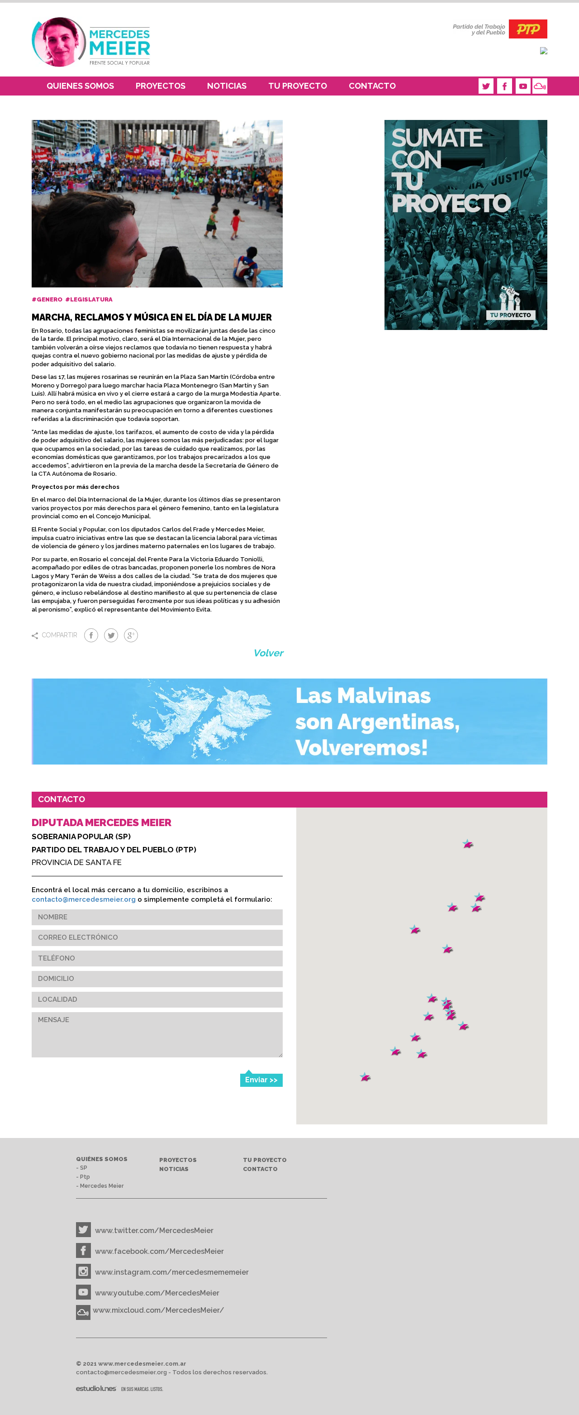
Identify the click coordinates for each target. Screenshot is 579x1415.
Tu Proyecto (297, 86)
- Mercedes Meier (100, 1185)
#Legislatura (89, 299)
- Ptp (83, 1176)
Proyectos (160, 86)
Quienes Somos (80, 86)
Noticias (227, 86)
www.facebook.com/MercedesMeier (159, 1251)
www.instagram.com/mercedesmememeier (172, 1272)
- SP (81, 1167)
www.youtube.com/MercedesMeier (157, 1293)
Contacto (372, 86)
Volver (268, 653)
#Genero (48, 299)
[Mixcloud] (539, 86)
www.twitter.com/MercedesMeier (154, 1230)
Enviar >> (261, 1080)
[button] (421, 1054)
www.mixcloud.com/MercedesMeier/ (158, 1310)
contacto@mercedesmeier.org (84, 899)
